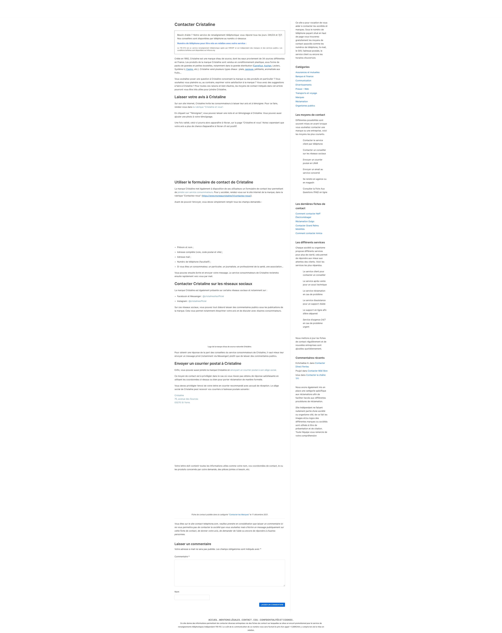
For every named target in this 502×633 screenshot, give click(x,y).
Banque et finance (304, 76)
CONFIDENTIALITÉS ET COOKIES (276, 619)
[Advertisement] (230, 224)
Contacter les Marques (239, 514)
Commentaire (182, 556)
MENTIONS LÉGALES (229, 619)
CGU (255, 619)
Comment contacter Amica (309, 233)
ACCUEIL (212, 619)
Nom (177, 591)
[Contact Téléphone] (197, 8)
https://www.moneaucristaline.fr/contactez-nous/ (226, 195)
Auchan (267, 65)
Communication (303, 80)
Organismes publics (305, 105)
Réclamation (302, 101)
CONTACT (247, 619)
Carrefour (258, 65)
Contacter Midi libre (317, 370)
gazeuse (249, 69)
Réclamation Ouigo (305, 221)
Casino (189, 69)
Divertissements (304, 84)
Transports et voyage (306, 93)
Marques (300, 97)
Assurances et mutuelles (308, 72)
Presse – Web (302, 89)
